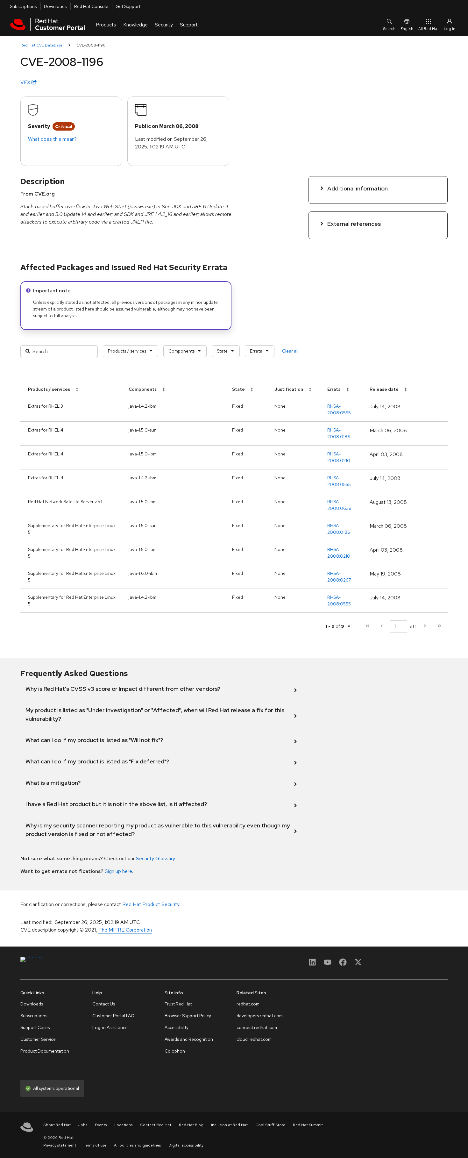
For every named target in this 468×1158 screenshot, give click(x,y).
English (407, 28)
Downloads (55, 6)
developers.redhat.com (260, 1016)
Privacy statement (59, 1145)
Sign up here (118, 871)
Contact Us (103, 1004)
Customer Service (38, 1039)
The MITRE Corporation (125, 929)
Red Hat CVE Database (41, 45)
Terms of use (95, 1145)
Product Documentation (44, 1051)
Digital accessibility (185, 1145)
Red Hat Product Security (150, 904)
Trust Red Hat (178, 1004)
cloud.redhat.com (254, 1039)
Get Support (128, 6)
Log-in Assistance (110, 1027)
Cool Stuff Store (270, 1124)
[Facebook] (343, 964)
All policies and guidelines (137, 1145)
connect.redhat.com (257, 1027)
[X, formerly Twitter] (358, 964)
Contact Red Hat (155, 1124)
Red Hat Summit (308, 1124)
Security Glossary (155, 858)
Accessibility (176, 1027)
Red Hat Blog (191, 1124)
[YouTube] (327, 964)
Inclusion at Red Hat (229, 1124)
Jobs (82, 1124)
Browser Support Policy (188, 1016)
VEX (26, 82)
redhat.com (248, 1004)
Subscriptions (23, 6)
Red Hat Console (91, 6)
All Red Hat (428, 28)
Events (101, 1124)
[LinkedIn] (312, 964)
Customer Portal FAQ (113, 1016)
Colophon (175, 1051)
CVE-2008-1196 (90, 45)
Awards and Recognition (189, 1039)
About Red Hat (57, 1124)
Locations (123, 1124)
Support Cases (35, 1027)
